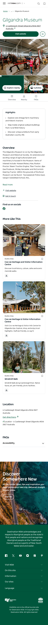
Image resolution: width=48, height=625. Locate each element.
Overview (12, 100)
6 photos (37, 88)
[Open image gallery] (24, 57)
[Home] (14, 3)
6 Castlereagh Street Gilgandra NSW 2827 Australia (23, 27)
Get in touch (10, 196)
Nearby (24, 100)
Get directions (9, 417)
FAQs (36, 100)
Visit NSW (9, 565)
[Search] (38, 4)
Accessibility (9, 443)
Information (10, 576)
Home (5, 11)
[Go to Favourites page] (44, 3)
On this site (10, 570)
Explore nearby (13, 88)
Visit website (20, 34)
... (12, 11)
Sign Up (8, 497)
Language (9, 588)
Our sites (9, 582)
